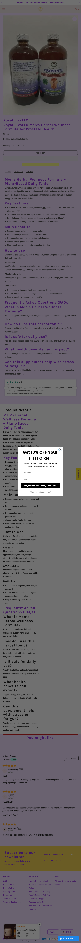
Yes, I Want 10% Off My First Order (40, 485)
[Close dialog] (60, 449)
